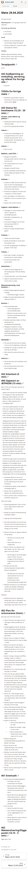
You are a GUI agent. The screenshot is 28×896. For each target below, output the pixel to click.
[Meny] (25, 2)
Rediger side (6, 847)
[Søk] (22, 2)
